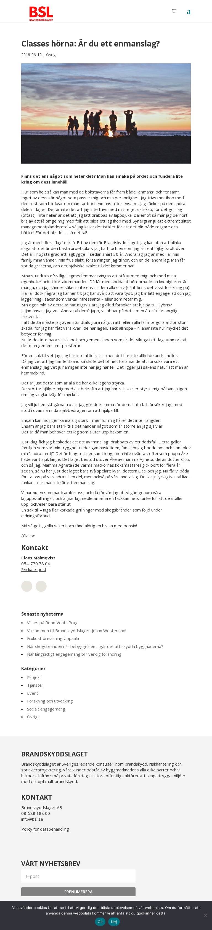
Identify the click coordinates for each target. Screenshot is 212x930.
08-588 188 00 (35, 813)
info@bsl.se (32, 819)
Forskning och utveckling (50, 701)
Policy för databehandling (45, 829)
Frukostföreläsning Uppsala (53, 638)
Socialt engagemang (46, 709)
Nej (114, 921)
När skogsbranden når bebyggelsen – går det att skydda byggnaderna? (95, 646)
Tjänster (35, 685)
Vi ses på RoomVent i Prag (52, 622)
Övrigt (51, 54)
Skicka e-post (33, 569)
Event (32, 693)
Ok (100, 921)
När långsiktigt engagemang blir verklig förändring (74, 654)
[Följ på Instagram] (40, 843)
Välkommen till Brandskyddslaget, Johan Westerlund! (76, 630)
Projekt (34, 677)
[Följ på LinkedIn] (26, 843)
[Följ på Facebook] (53, 843)
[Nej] (205, 915)
